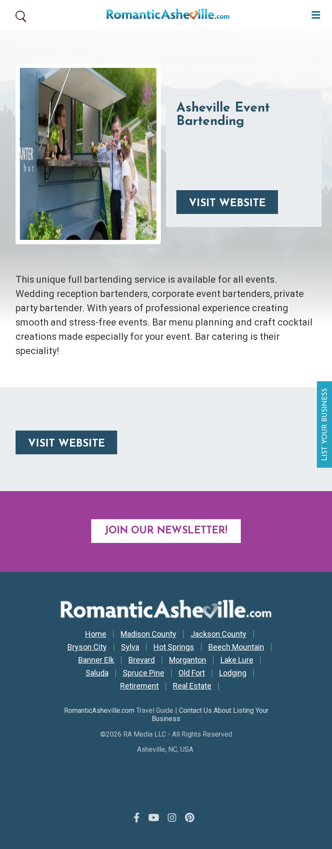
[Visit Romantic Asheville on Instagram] (172, 818)
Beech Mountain (236, 647)
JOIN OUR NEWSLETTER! (166, 531)
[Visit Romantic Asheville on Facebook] (137, 818)
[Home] (165, 15)
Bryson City (87, 647)
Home (95, 634)
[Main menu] (313, 14)
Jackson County (218, 634)
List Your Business (325, 424)
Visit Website (227, 203)
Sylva (130, 647)
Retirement (139, 686)
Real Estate (192, 686)
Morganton (187, 660)
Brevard (141, 660)
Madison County (148, 634)
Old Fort (192, 673)
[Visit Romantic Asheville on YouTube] (153, 818)
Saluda (97, 673)
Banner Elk (96, 660)
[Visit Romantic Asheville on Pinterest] (190, 818)
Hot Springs (173, 647)
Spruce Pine (143, 673)
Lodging (232, 673)
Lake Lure (236, 660)
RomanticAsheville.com (99, 710)
